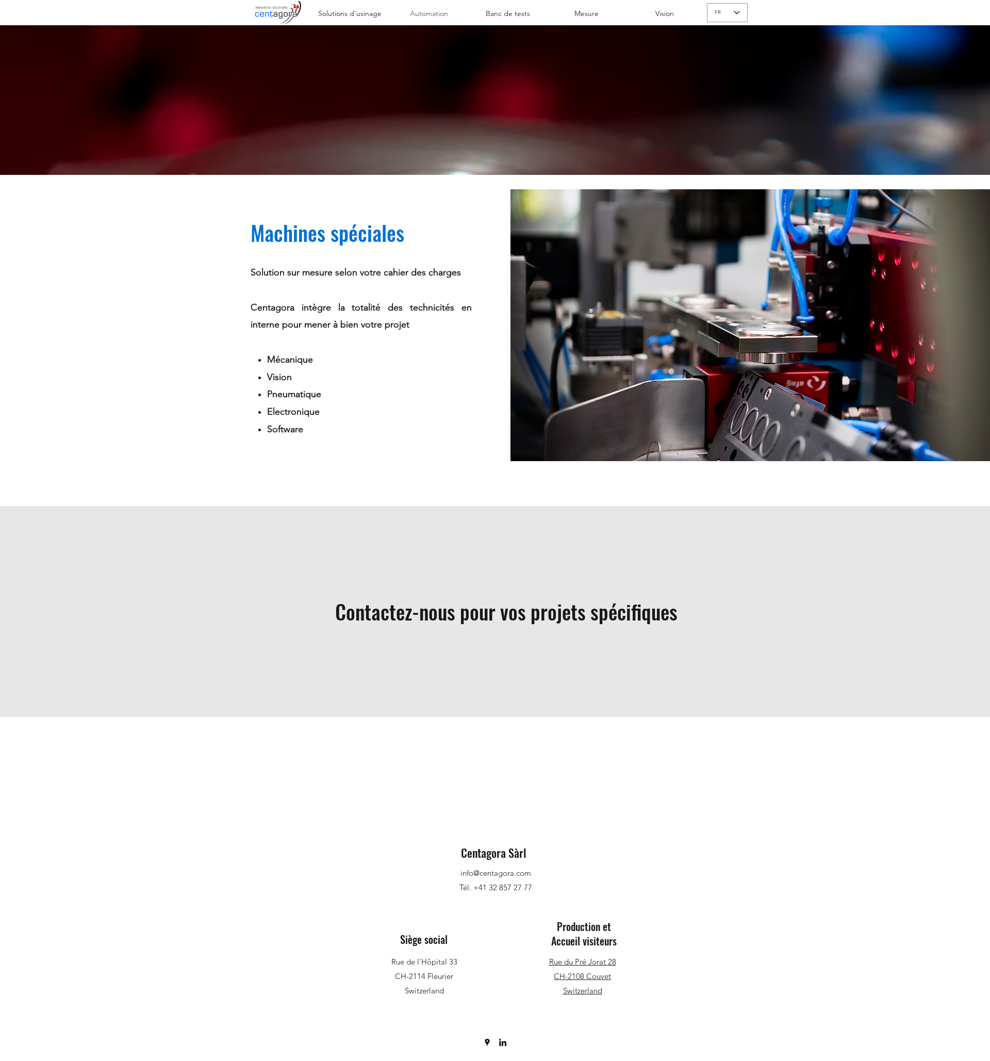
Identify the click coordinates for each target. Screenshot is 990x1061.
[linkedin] (503, 1042)
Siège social (424, 939)
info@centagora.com (495, 873)
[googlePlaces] (487, 1042)
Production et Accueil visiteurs (584, 934)
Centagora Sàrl (495, 852)
